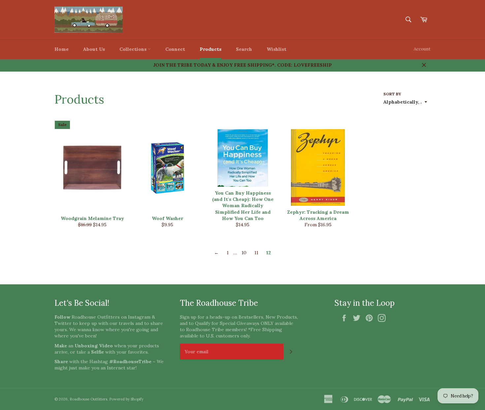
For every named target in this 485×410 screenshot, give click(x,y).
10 (244, 253)
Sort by (392, 93)
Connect (175, 49)
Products (210, 49)
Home (61, 49)
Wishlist (276, 49)
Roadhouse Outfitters (88, 399)
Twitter (63, 323)
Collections (133, 49)
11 (256, 253)
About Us (94, 49)
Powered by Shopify (126, 399)
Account (422, 49)
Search (244, 49)
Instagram (139, 317)
